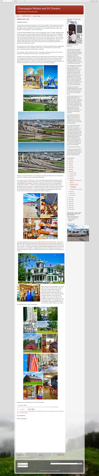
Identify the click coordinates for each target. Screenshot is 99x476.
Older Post (60, 455)
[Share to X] (31, 409)
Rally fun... (72, 182)
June (71, 178)
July (71, 176)
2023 (70, 163)
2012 (70, 209)
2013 (70, 207)
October (72, 175)
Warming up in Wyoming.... (76, 180)
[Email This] (28, 409)
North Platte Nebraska (44, 53)
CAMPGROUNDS (26, 16)
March (71, 193)
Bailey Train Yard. (37, 37)
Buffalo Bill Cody (32, 411)
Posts (20, 463)
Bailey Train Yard (24, 411)
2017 (70, 199)
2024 (70, 161)
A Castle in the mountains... (73, 187)
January (72, 195)
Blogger (57, 470)
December (72, 173)
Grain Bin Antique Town (29, 180)
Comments (21, 466)
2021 (70, 167)
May (71, 191)
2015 (70, 203)
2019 (70, 171)
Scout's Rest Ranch (23, 412)
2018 (70, 197)
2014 (70, 205)
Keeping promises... (74, 184)
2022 (70, 165)
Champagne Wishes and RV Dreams (39, 8)
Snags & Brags (36, 16)
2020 (70, 169)
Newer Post (20, 455)
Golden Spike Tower (41, 411)
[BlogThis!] (29, 409)
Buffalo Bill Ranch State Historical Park (47, 242)
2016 (70, 201)
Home (18, 16)
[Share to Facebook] (32, 409)
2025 (70, 159)
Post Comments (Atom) (28, 458)
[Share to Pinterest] (34, 409)
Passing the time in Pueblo (76, 189)
